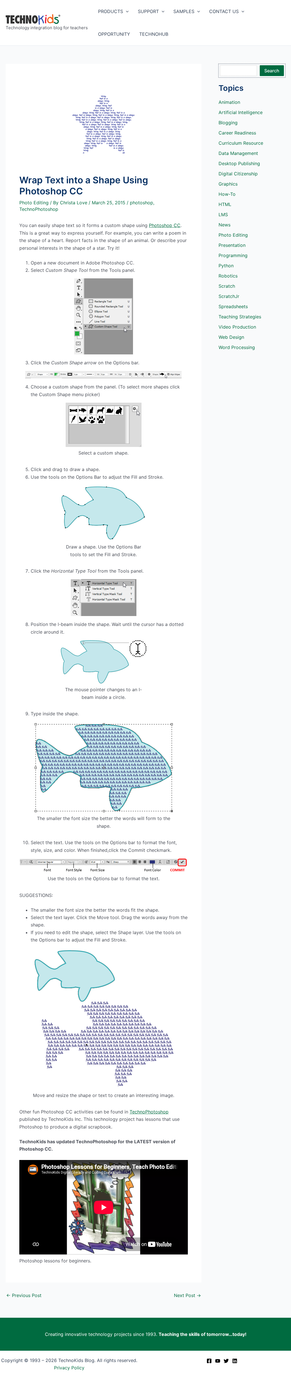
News (224, 225)
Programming (233, 255)
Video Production (237, 327)
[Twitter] (226, 1360)
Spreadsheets (233, 306)
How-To (227, 194)
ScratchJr (229, 296)
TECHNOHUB (153, 34)
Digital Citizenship (238, 173)
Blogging (228, 122)
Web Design (231, 337)
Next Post (187, 1295)
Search (271, 70)
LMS (223, 214)
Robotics (228, 276)
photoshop (141, 202)
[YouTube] (217, 1360)
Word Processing (237, 347)
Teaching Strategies (240, 317)
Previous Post (23, 1295)
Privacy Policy (69, 1368)
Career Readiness (237, 133)
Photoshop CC (164, 225)
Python (226, 265)
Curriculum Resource (241, 143)
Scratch (227, 286)
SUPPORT (148, 11)
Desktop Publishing (239, 163)
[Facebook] (209, 1360)
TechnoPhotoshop (38, 209)
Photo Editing (34, 202)
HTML (225, 204)
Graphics (228, 184)
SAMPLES (183, 11)
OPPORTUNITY (114, 34)
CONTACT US (224, 11)
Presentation (232, 245)
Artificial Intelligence (241, 112)
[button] (126, 11)
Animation (229, 102)
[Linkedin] (234, 1360)
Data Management (238, 153)
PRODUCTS (110, 11)
